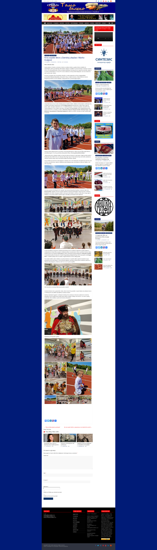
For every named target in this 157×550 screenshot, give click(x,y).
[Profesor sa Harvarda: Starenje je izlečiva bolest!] (98, 111)
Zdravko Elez (54, 62)
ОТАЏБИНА (56, 23)
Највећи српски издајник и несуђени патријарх (84, 444)
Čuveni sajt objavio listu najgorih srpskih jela (107, 266)
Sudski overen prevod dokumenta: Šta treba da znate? (107, 174)
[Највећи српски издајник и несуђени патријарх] (85, 434)
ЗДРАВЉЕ (87, 23)
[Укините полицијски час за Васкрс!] (68, 434)
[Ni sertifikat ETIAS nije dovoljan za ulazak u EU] (98, 186)
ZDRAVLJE (109, 82)
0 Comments (65, 62)
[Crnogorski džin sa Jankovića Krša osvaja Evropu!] (103, 221)
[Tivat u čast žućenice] (103, 71)
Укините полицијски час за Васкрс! (67, 444)
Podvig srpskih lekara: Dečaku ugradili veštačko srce (107, 106)
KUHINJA (97, 82)
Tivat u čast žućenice (102, 85)
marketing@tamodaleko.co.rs (49, 516)
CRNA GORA (98, 233)
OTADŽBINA (105, 155)
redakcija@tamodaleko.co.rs (49, 515)
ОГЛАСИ (104, 23)
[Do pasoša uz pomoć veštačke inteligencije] (103, 144)
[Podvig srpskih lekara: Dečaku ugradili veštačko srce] (98, 104)
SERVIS (110, 155)
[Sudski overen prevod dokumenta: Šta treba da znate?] (98, 172)
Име (45, 473)
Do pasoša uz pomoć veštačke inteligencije (102, 158)
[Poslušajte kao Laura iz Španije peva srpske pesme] (51, 434)
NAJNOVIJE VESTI (53, 55)
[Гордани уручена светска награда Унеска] (98, 98)
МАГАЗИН (62, 23)
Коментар (46, 455)
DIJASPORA (47, 55)
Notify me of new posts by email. (50, 496)
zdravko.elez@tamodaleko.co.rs (50, 517)
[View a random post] (112, 23)
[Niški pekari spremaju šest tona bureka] (98, 251)
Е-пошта (46, 480)
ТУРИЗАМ (81, 23)
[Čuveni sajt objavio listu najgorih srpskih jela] (98, 264)
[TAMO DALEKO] (45, 23)
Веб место (46, 486)
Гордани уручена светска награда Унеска (106, 100)
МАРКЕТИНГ (98, 23)
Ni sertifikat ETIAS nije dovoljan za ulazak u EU (107, 187)
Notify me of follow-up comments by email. (53, 492)
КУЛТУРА (67, 23)
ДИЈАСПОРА (49, 23)
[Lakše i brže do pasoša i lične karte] (98, 179)
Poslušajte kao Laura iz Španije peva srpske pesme (51, 444)
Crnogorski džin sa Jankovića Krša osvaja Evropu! (102, 236)
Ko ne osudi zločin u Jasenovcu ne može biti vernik (78, 427)
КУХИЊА (92, 23)
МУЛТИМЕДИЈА (74, 23)
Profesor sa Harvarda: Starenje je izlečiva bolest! (107, 113)
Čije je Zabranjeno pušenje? (52, 427)
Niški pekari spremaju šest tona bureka (107, 253)
